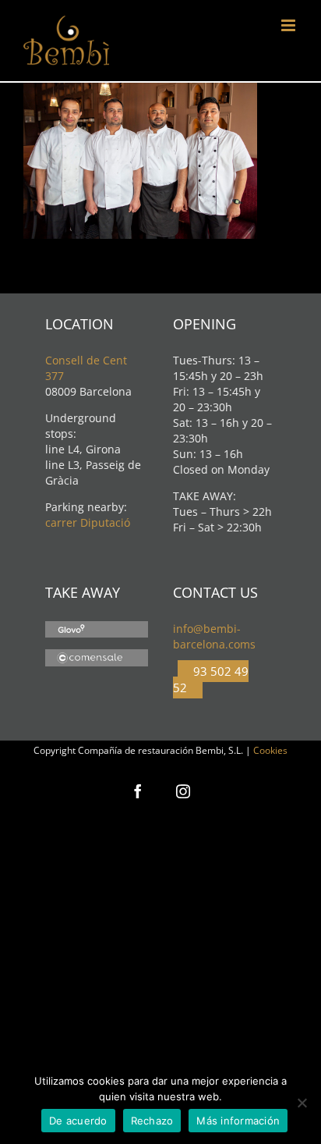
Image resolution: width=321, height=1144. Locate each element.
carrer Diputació (87, 522)
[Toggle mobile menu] (289, 25)
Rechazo (152, 1120)
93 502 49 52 (211, 679)
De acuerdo (78, 1120)
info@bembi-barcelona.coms (214, 636)
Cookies (270, 750)
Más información (238, 1120)
